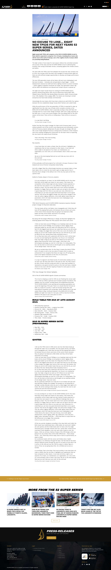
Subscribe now (51, 537)
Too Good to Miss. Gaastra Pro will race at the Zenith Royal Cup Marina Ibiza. (81, 478)
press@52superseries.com (16, 559)
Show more (55, 520)
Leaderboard (61, 553)
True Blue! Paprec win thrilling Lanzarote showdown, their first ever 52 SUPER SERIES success (43, 512)
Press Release (45, 39)
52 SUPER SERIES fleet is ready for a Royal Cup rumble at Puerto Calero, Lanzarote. (17, 512)
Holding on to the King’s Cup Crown (18, 478)
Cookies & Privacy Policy (39, 548)
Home (60, 548)
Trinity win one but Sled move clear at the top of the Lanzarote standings (91, 511)
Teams (60, 552)
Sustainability (62, 555)
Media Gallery (62, 557)
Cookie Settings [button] (37, 550)
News (17, 507)
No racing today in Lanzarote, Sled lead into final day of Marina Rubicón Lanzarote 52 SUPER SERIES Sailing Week (67, 513)
